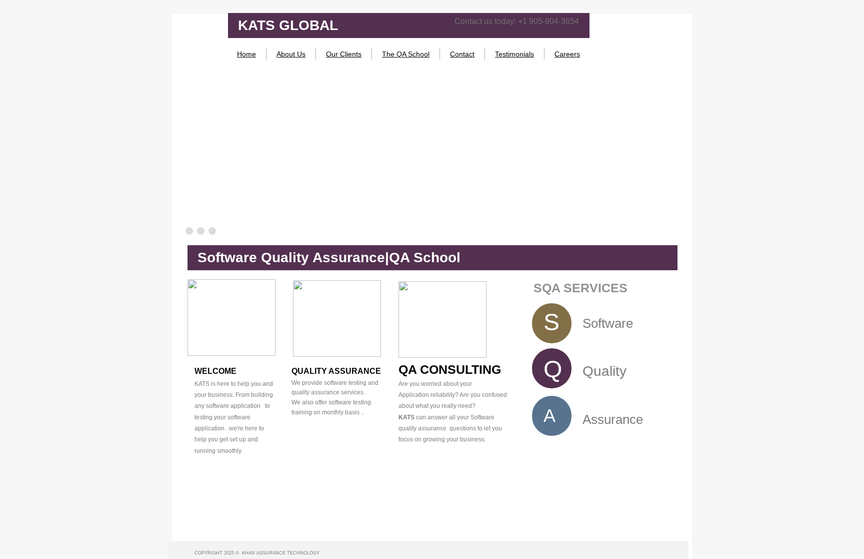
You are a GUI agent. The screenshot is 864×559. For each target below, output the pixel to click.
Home (246, 54)
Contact (462, 54)
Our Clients (344, 54)
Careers (567, 54)
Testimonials (514, 54)
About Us (291, 54)
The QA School (406, 54)
